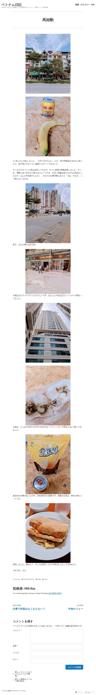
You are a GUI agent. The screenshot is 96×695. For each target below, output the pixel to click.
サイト (15, 659)
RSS (92, 4)
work (46, 579)
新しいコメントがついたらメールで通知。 (23, 674)
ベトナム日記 (12, 4)
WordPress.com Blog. (19, 691)
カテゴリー (85, 4)
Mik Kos (17, 579)
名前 (15, 646)
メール (16, 652)
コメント (17, 630)
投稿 (77, 4)
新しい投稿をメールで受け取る (23, 680)
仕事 (39, 579)
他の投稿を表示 (55, 593)
